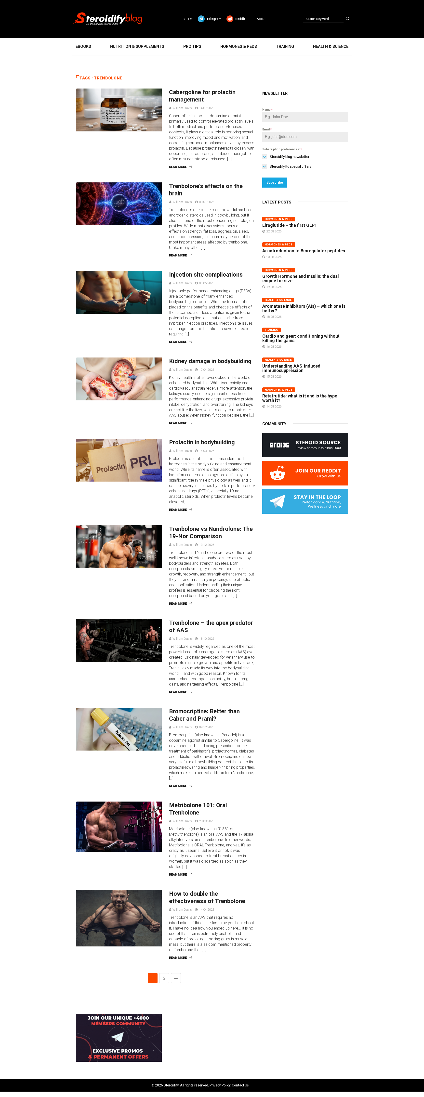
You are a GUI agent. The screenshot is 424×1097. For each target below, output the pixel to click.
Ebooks (83, 46)
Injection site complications (206, 274)
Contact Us (240, 1085)
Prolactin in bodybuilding (202, 442)
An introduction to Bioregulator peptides (303, 250)
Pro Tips (192, 46)
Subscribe (274, 182)
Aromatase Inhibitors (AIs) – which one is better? (303, 308)
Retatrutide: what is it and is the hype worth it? (299, 398)
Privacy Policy (220, 1085)
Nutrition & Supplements (137, 46)
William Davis (182, 108)
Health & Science (330, 46)
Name (267, 109)
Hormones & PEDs (238, 46)
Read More (178, 167)
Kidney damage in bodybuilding (210, 361)
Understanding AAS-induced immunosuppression (291, 368)
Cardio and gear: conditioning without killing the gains (301, 338)
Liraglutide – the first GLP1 (289, 225)
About (261, 19)
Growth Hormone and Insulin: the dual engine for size (300, 278)
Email (267, 129)
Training (285, 46)
